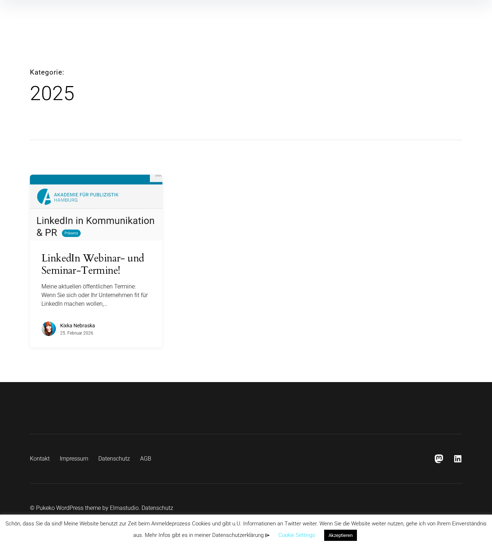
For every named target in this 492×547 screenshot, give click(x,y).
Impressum (74, 458)
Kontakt (40, 458)
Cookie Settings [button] (296, 535)
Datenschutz (114, 458)
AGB (145, 458)
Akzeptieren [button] (340, 535)
